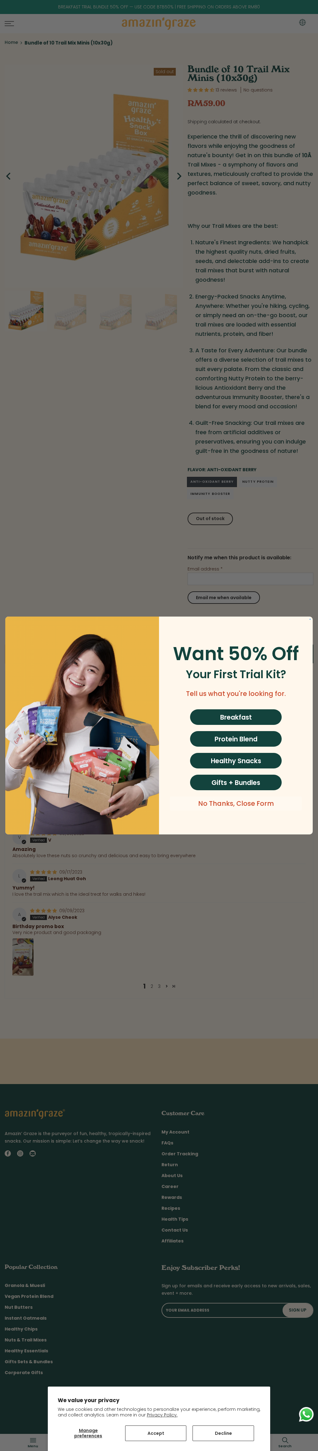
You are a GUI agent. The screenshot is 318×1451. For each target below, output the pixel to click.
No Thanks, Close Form (236, 803)
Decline (223, 1433)
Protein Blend (236, 739)
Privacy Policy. (162, 1415)
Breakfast (236, 717)
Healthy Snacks (236, 760)
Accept (156, 1433)
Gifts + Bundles (235, 782)
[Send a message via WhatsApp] (306, 1414)
